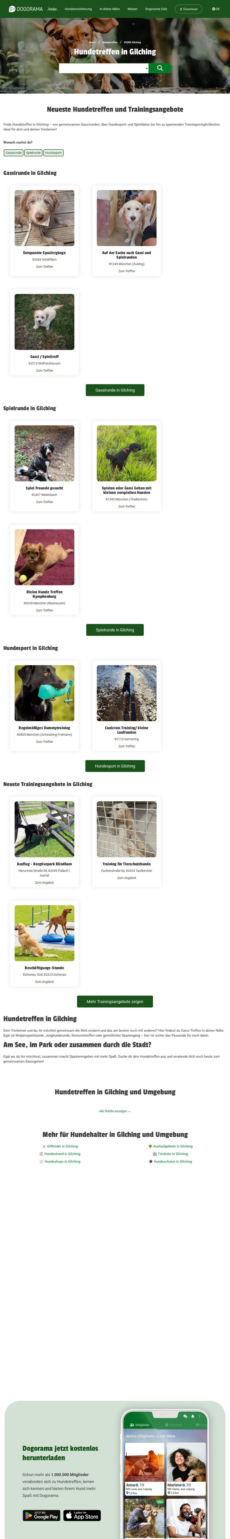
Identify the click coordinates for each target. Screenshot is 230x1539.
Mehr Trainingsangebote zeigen (115, 1001)
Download (189, 9)
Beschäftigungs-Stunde (44, 967)
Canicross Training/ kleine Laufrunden (126, 730)
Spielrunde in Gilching (115, 630)
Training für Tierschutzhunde (127, 864)
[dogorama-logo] (26, 9)
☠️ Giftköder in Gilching (60, 1146)
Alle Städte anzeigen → (115, 1111)
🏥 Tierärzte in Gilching (170, 1154)
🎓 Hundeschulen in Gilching (170, 1162)
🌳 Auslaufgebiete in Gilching (170, 1146)
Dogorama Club (156, 9)
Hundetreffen (110, 42)
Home (92, 42)
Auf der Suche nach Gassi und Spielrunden (126, 255)
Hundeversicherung (78, 9)
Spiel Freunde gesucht (44, 488)
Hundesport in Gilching (115, 766)
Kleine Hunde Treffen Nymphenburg (44, 594)
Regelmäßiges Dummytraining (44, 727)
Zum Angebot (44, 882)
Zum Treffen (44, 266)
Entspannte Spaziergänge (44, 252)
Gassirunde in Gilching (115, 390)
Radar (52, 9)
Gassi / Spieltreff (44, 356)
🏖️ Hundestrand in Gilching (59, 1154)
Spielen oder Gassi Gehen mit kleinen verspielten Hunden (126, 490)
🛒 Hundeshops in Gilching (60, 1162)
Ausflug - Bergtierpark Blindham (44, 864)
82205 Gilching (132, 42)
